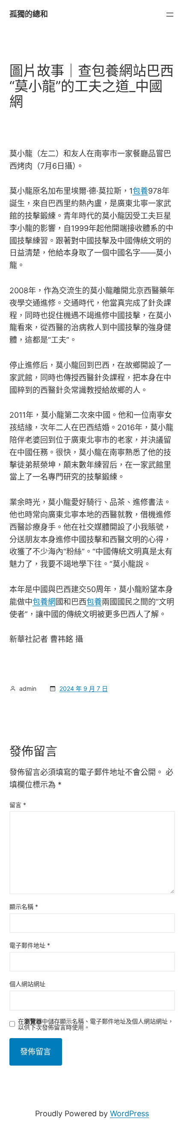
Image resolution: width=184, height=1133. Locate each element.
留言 (17, 804)
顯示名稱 (23, 906)
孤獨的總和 (28, 13)
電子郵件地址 (29, 945)
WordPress (129, 1113)
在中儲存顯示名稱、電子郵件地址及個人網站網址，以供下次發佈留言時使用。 (96, 1024)
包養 (140, 190)
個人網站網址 (27, 983)
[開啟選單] (170, 14)
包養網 (44, 601)
